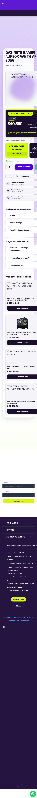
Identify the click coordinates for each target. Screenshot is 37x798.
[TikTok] (10, 509)
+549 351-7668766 (20, 552)
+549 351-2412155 (27, 563)
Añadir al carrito (23, 167)
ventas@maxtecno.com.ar (22, 545)
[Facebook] (27, 509)
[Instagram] (18, 510)
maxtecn (10, 545)
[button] (33, 794)
